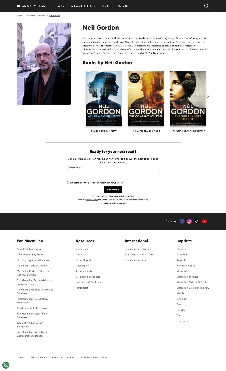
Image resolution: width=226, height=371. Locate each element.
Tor (178, 315)
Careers (80, 254)
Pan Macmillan (30, 241)
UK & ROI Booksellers (88, 276)
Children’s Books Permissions (33, 308)
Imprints (184, 241)
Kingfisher (182, 260)
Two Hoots (182, 321)
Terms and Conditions (64, 357)
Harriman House (185, 265)
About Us (123, 6)
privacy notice (92, 199)
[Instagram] (189, 221)
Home (19, 15)
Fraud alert (82, 287)
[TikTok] (196, 221)
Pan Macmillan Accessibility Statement (32, 315)
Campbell (181, 254)
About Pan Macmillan (29, 248)
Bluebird (181, 248)
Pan (178, 304)
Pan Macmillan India (136, 260)
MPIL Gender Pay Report (30, 254)
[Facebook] (182, 221)
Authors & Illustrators (83, 6)
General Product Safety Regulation (30, 324)
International (136, 241)
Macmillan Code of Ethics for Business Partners (33, 273)
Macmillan (182, 271)
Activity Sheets (84, 271)
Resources (85, 241)
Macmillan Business (187, 276)
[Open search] (206, 6)
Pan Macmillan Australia (138, 248)
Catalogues (82, 265)
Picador (180, 309)
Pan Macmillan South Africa (140, 254)
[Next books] (208, 96)
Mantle (180, 293)
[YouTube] (204, 221)
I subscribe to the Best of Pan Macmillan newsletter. (96, 182)
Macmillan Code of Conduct (32, 265)
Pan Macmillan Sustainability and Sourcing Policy (35, 282)
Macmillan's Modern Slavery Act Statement (35, 291)
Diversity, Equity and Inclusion (33, 260)
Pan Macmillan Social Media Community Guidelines (32, 334)
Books (60, 6)
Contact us (82, 248)
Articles (106, 6)
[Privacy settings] (5, 365)
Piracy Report (83, 260)
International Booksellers (89, 282)
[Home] (31, 6)
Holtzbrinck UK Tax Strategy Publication (32, 300)
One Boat (181, 298)
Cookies (21, 357)
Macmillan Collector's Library (192, 287)
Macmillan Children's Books (191, 282)
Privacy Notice (39, 357)
